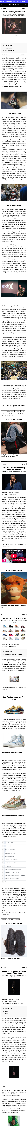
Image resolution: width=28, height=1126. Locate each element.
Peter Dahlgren (12, 494)
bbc (3, 566)
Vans (16, 1025)
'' (21, 77)
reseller (10, 413)
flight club (5, 411)
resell (4, 413)
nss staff (11, 40)
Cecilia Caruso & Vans (17, 1003)
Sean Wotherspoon (14, 919)
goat (12, 411)
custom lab (7, 1110)
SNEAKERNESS (19, 413)
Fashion (4, 38)
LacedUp (4, 919)
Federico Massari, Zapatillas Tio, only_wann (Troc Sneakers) (14, 406)
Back (4, 8)
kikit (22, 411)
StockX (4, 415)
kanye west (9, 566)
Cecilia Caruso (12, 1001)
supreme (10, 415)
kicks (17, 411)
